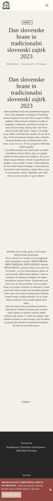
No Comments (41, 64)
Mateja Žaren (13, 64)
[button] (47, 5)
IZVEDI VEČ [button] (11, 494)
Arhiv (27, 22)
